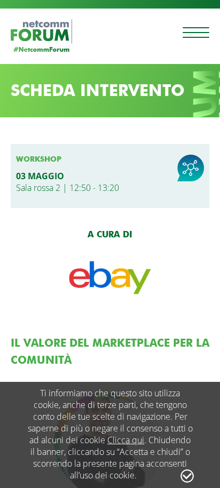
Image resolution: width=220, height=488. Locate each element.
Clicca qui (125, 440)
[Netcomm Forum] (41, 35)
